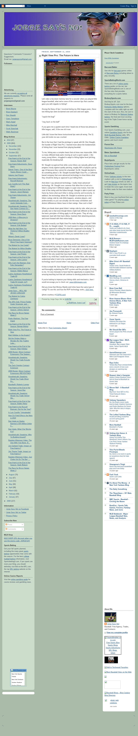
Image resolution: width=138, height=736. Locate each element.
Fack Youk (113, 475)
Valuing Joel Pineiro (16, 175)
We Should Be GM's (117, 330)
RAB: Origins (114, 305)
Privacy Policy (11, 516)
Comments (11, 529)
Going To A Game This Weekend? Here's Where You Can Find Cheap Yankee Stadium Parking (120, 440)
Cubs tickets (112, 184)
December (13, 146)
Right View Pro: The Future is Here (60, 55)
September (13, 156)
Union (113, 653)
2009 (9, 143)
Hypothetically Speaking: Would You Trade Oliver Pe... (18, 379)
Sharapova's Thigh (117, 464)
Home (69, 323)
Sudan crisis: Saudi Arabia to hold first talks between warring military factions (120, 268)
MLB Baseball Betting (113, 135)
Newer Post (42, 323)
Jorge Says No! (109, 62)
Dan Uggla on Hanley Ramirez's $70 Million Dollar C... (20, 423)
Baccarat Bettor (113, 73)
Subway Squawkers (117, 400)
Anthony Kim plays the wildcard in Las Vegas (117, 322)
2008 (9, 501)
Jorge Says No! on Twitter (16, 512)
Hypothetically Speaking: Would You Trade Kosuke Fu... (19, 360)
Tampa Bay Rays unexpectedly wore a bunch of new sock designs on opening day (120, 367)
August (12, 475)
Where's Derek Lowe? (16, 237)
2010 (9, 140)
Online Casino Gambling (119, 137)
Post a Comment (47, 314)
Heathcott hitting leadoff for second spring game (119, 418)
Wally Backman (12, 132)
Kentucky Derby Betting (114, 107)
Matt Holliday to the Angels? (19, 335)
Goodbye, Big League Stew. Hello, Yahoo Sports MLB (119, 345)
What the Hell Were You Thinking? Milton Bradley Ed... (18, 231)
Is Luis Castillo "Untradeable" (19, 413)
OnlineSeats (127, 179)
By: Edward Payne (116, 313)
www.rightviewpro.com (78, 282)
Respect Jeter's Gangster (119, 375)
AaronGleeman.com (117, 353)
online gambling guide (19, 579)
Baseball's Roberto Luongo (18, 385)
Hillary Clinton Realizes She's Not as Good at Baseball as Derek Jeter (120, 379)
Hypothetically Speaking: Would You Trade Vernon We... (18, 396)
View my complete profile (117, 633)
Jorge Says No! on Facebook (17, 509)
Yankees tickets (115, 177)
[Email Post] (95, 299)
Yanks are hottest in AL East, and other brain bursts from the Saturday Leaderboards (120, 230)
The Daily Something (118, 489)
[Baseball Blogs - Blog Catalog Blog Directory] (119, 695)
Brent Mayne (11, 109)
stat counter (113, 706)
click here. (89, 290)
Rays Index (114, 363)
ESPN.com (60, 295)
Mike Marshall (11, 125)
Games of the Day (115, 218)
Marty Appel (10, 122)
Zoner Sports (114, 319)
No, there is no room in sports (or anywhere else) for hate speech (120, 456)
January (12, 497)
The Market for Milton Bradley (19, 249)
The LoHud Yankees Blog (119, 415)
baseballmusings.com (118, 216)
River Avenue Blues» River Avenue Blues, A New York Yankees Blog (120, 301)
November (13, 149)
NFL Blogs (113, 650)
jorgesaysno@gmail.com (22, 59)
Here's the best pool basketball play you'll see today (120, 468)
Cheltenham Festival (112, 166)
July (11, 478)
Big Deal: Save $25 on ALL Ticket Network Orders (119, 393)
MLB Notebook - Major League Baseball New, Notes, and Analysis (118, 516)
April (11, 487)
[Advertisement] (115, 565)
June (11, 481)
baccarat (117, 71)
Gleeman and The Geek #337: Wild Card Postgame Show (120, 356)
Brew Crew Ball (115, 288)
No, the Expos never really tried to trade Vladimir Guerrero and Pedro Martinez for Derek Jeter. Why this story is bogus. (120, 405)
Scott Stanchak (12, 129)
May (11, 484)
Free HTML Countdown (112, 58)
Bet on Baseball (111, 156)
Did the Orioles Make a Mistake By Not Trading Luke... (18, 341)
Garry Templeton (12, 119)
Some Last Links (115, 477)
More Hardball (115, 425)
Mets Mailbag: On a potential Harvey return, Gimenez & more (119, 280)
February (12, 494)
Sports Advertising (113, 648)
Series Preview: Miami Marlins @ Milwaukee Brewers (120, 291)
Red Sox (114, 182)
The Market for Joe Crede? (18, 245)
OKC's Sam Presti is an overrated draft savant (117, 254)
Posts (9, 525)
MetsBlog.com (115, 276)
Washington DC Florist (113, 148)
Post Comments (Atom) (58, 328)
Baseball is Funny (115, 427)
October (12, 153)
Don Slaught (11, 115)
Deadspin (113, 251)
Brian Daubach (12, 112)
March (11, 491)
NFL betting (14, 569)
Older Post (95, 323)
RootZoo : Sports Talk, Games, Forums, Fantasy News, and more (119, 508)
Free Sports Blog (113, 643)
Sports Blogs (113, 645)
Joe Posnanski (115, 311)
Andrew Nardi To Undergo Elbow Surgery (118, 244)
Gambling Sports (116, 132)
